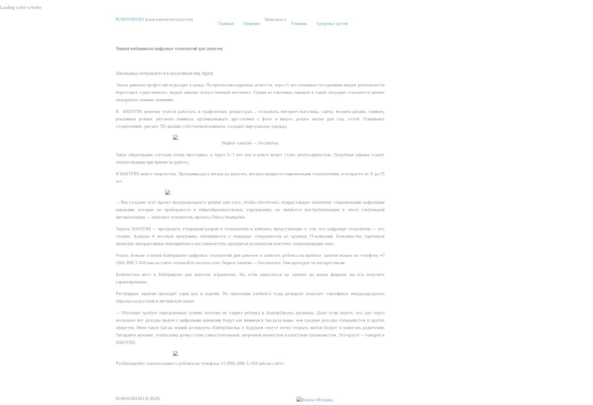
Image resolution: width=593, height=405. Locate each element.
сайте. (278, 364)
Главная (225, 24)
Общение (251, 24)
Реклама (299, 24)
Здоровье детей (332, 24)
